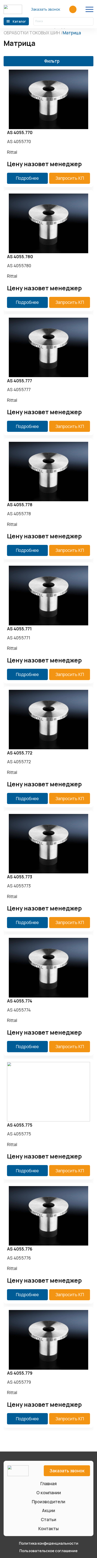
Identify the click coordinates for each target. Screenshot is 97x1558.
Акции (48, 1510)
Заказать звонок (45, 9)
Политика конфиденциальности (48, 1543)
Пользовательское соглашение (48, 1550)
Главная (48, 1484)
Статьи (48, 1520)
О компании (48, 1493)
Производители (48, 1502)
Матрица (72, 33)
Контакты (48, 1529)
